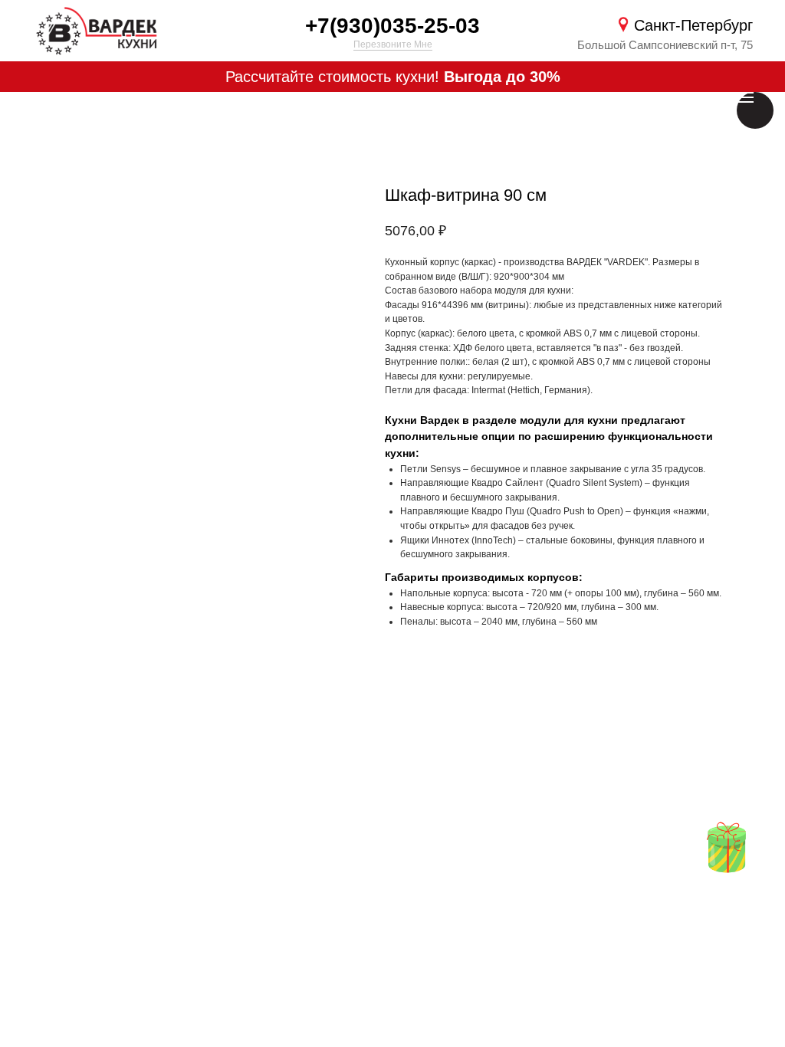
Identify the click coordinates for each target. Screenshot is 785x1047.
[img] (726, 847)
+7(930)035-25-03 (392, 26)
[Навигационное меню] (745, 97)
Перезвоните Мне (392, 44)
